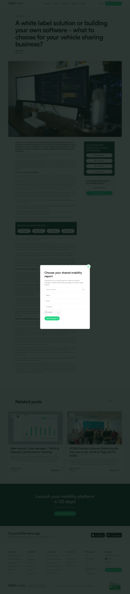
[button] (65, 289)
